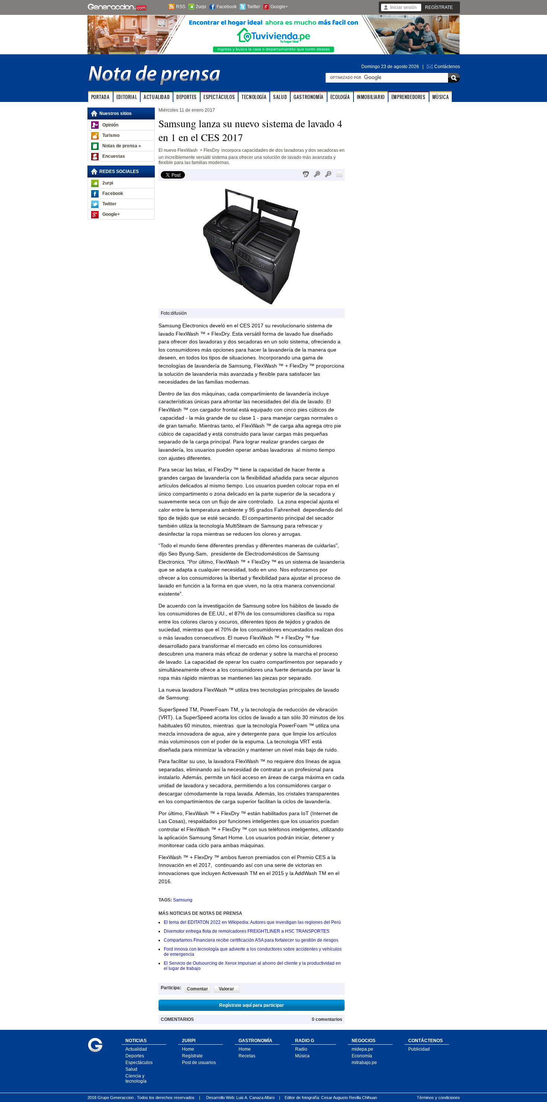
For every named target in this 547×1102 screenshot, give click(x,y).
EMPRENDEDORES (408, 97)
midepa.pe (362, 1049)
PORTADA (100, 97)
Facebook (227, 6)
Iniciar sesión (403, 7)
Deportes (134, 1055)
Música (302, 1055)
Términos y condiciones (438, 1097)
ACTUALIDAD (157, 97)
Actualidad (136, 1049)
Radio (301, 1049)
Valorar (226, 989)
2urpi (201, 6)
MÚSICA (440, 97)
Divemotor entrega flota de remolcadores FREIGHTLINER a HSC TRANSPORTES (246, 931)
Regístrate (192, 1055)
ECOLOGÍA (340, 97)
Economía (362, 1055)
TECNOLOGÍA (253, 97)
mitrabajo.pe (364, 1062)
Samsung (182, 900)
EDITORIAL (126, 97)
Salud (131, 1069)
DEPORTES (186, 97)
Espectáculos (139, 1062)
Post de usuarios (199, 1062)
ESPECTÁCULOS (219, 97)
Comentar (197, 989)
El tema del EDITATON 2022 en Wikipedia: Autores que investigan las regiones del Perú (252, 922)
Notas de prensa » (121, 145)
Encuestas (113, 156)
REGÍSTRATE (439, 7)
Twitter (253, 6)
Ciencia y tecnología (136, 1078)
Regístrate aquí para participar (251, 1005)
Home (188, 1049)
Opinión (110, 125)
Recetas (247, 1055)
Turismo (110, 135)
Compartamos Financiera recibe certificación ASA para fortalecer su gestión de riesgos (251, 940)
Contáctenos (447, 66)
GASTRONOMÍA (309, 97)
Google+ (279, 6)
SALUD (280, 97)
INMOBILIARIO (371, 97)
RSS (180, 6)
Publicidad (419, 1049)
